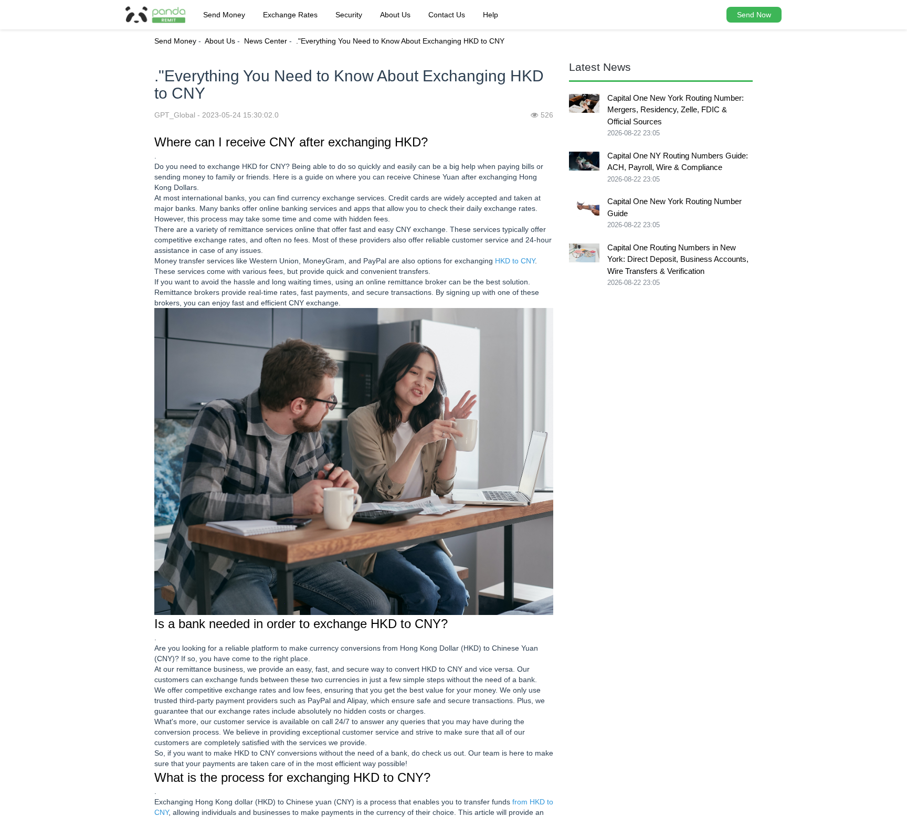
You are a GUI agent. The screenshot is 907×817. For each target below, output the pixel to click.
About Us (395, 14)
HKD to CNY (515, 261)
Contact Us (446, 14)
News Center (265, 41)
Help (490, 14)
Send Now (754, 14)
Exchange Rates (290, 14)
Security (348, 14)
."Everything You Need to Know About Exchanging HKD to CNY (400, 41)
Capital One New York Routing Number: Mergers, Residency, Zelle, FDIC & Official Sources (675, 109)
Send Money (224, 14)
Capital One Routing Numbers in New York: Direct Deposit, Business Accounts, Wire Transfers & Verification (677, 259)
